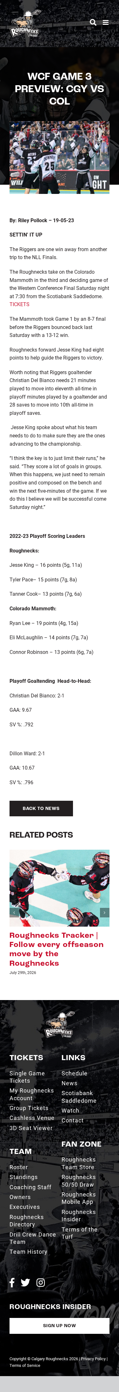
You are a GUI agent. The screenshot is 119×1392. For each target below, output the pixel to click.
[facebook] (12, 1282)
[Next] (104, 912)
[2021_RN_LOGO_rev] (59, 1013)
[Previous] (14, 912)
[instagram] (40, 1282)
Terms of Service (25, 1365)
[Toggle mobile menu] (106, 22)
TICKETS (20, 304)
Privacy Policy (93, 1358)
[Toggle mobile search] (93, 22)
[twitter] (25, 1282)
